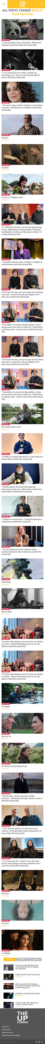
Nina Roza (5, 893)
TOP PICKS (35, 959)
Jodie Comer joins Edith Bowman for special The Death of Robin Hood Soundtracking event (27, 985)
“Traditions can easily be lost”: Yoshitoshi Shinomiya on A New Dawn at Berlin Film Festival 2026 (22, 520)
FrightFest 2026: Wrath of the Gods (27, 975)
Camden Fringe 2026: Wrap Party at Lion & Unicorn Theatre (26, 1003)
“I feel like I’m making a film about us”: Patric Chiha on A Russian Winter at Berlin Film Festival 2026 (22, 458)
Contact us (5, 1027)
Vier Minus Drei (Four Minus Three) (14, 766)
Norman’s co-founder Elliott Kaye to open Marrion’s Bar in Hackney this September (27, 967)
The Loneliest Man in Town (11, 427)
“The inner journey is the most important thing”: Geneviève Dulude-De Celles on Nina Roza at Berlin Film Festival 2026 (21, 551)
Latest (23, 959)
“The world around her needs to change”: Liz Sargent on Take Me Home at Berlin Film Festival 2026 (22, 263)
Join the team (6, 1030)
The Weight (6, 706)
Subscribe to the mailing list (11, 1035)
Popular (10, 959)
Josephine (5, 167)
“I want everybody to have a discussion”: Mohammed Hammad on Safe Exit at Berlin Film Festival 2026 (21, 43)
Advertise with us (7, 1032)
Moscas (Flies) (7, 612)
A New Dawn (6, 582)
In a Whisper (6, 953)
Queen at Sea (6, 736)
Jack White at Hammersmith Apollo (27, 993)
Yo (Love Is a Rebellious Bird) (12, 197)
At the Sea (5, 923)
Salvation (5, 138)
